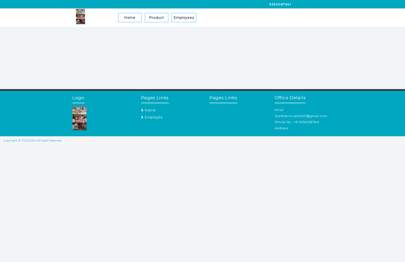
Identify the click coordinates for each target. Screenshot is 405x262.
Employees (184, 17)
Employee (153, 117)
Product (156, 17)
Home (130, 17)
